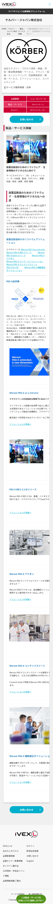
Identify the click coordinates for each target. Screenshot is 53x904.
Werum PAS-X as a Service (33, 249)
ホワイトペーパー (38, 110)
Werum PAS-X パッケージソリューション (24, 261)
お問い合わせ (26, 119)
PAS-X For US (12, 267)
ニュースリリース (38, 98)
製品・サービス (15, 104)
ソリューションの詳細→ (20, 424)
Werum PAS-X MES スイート (19, 252)
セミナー (15, 110)
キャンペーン (38, 104)
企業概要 (15, 98)
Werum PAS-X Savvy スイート (25, 254)
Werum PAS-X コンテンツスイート (21, 264)
